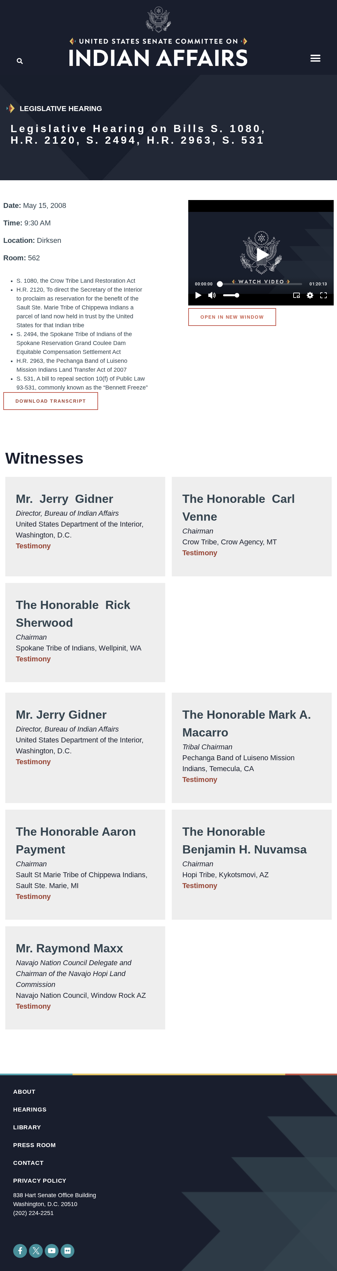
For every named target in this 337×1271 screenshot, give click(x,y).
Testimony (33, 546)
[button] (315, 58)
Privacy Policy (39, 1180)
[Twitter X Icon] (36, 1251)
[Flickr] (67, 1251)
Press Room (34, 1145)
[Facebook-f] (20, 1251)
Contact (28, 1163)
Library (27, 1127)
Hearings (29, 1109)
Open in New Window (232, 317)
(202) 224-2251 (33, 1213)
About (24, 1091)
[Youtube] (52, 1251)
